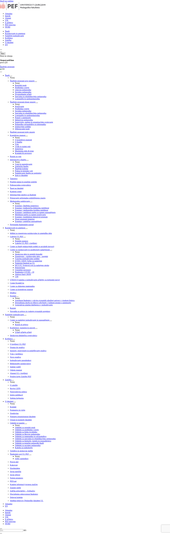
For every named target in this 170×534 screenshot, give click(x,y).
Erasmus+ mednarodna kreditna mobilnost (31, 210)
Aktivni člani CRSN (23, 274)
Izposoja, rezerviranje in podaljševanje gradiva (28, 351)
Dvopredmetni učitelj (23, 94)
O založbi (14, 385)
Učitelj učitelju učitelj (23, 332)
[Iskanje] (1, 49)
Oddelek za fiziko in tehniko (26, 432)
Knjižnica (9, 38)
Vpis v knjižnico (16, 354)
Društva (13, 293)
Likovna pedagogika (23, 90)
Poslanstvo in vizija (17, 410)
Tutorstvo (13, 179)
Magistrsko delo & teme (24, 151)
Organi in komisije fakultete (21, 420)
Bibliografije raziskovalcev (20, 364)
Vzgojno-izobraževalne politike (27, 259)
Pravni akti (14, 462)
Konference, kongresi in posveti (22, 328)
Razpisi (13, 308)
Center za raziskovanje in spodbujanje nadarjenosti (30, 250)
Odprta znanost (16, 370)
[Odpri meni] (1, 51)
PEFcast (13, 481)
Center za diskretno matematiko (22, 286)
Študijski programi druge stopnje (23, 102)
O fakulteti (9, 42)
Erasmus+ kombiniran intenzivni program (31, 217)
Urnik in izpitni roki (22, 146)
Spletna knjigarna (17, 398)
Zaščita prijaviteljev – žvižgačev (22, 491)
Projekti (13, 296)
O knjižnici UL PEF (18, 344)
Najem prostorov (16, 478)
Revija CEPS (15, 388)
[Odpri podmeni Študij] (27, 228)
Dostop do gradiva (17, 347)
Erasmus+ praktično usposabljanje (28, 221)
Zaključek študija (21, 166)
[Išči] (1, 533)
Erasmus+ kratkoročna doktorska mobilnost (32, 208)
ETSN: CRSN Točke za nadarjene (28, 261)
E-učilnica (9, 23)
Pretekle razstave (21, 241)
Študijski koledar (21, 169)
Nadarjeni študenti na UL (25, 263)
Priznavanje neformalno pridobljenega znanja (27, 198)
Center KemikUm (17, 283)
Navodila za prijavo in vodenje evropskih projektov (30, 311)
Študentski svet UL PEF (19, 454)
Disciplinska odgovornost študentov (24, 494)
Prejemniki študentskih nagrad (22, 225)
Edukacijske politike (23, 127)
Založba (8, 40)
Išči (25, 530)
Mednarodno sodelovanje (20, 201)
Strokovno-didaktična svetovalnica (23, 335)
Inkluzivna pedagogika (24, 120)
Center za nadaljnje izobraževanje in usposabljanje (30, 320)
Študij (7, 31)
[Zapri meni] (1, 71)
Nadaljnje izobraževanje (14, 36)
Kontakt (13, 407)
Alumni (8, 18)
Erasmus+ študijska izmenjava (27, 206)
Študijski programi (7, 67)
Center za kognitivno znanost (21, 289)
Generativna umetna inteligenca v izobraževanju (34, 305)
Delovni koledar (16, 497)
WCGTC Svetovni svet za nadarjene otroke (32, 265)
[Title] (26, 9)
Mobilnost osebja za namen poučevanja (30, 215)
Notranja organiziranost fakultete (23, 417)
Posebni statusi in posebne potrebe (23, 182)
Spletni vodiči (15, 367)
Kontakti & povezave (23, 153)
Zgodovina (14, 413)
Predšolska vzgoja (22, 88)
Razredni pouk (21, 85)
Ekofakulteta (15, 468)
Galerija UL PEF (17, 236)
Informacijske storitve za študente (23, 195)
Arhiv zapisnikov (21, 459)
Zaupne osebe (15, 488)
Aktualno (8, 14)
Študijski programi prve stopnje (22, 81)
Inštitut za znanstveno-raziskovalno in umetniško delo (31, 233)
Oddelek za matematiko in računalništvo (30, 436)
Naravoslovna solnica (18, 392)
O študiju (18, 142)
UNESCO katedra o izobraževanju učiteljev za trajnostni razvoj (35, 280)
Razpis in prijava (21, 325)
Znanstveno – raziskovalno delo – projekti (31, 256)
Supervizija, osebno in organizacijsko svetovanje (34, 122)
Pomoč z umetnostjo (23, 118)
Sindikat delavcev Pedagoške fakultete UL (26, 501)
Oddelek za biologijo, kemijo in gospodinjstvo (33, 441)
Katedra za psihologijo (24, 448)
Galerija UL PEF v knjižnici (26, 243)
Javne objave (15, 475)
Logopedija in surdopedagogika (27, 99)
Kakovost (14, 465)
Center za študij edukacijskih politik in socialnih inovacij (32, 246)
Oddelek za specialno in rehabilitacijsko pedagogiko (35, 439)
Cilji (16, 277)
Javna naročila (15, 471)
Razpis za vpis (15, 156)
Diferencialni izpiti (22, 129)
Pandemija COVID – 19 (24, 272)
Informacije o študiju (18, 160)
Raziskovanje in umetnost (15, 33)
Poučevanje (19, 106)
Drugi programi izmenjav (25, 219)
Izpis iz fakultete (21, 175)
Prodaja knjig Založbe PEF (20, 376)
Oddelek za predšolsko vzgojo (27, 430)
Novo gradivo (15, 357)
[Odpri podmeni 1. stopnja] (36, 81)
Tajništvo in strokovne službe (21, 451)
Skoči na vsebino (6, 1)
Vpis (17, 144)
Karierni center (16, 191)
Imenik (7, 16)
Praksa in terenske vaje (24, 171)
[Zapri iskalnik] (1, 528)
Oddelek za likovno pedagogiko (27, 434)
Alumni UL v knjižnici (19, 373)
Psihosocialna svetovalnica (20, 185)
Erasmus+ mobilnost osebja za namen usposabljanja (35, 212)
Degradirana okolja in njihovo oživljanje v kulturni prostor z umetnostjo (43, 303)
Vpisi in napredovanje (23, 164)
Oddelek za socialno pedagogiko (28, 445)
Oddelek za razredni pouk (25, 427)
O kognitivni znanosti (23, 140)
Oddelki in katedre (17, 423)
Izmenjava (19, 149)
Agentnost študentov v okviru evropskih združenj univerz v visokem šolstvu (45, 300)
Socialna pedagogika (23, 92)
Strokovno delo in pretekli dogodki (28, 254)
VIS (6, 20)
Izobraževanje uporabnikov (20, 360)
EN (6, 45)
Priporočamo (20, 268)
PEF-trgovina (10, 25)
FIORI (7, 27)
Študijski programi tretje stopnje (22, 132)
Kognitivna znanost (18, 135)
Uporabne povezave (23, 270)
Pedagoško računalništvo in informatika (30, 124)
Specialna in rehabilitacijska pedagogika (30, 96)
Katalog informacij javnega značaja (24, 484)
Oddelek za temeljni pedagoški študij (29, 443)
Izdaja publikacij (16, 395)
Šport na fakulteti (16, 188)
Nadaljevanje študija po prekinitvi (28, 173)
